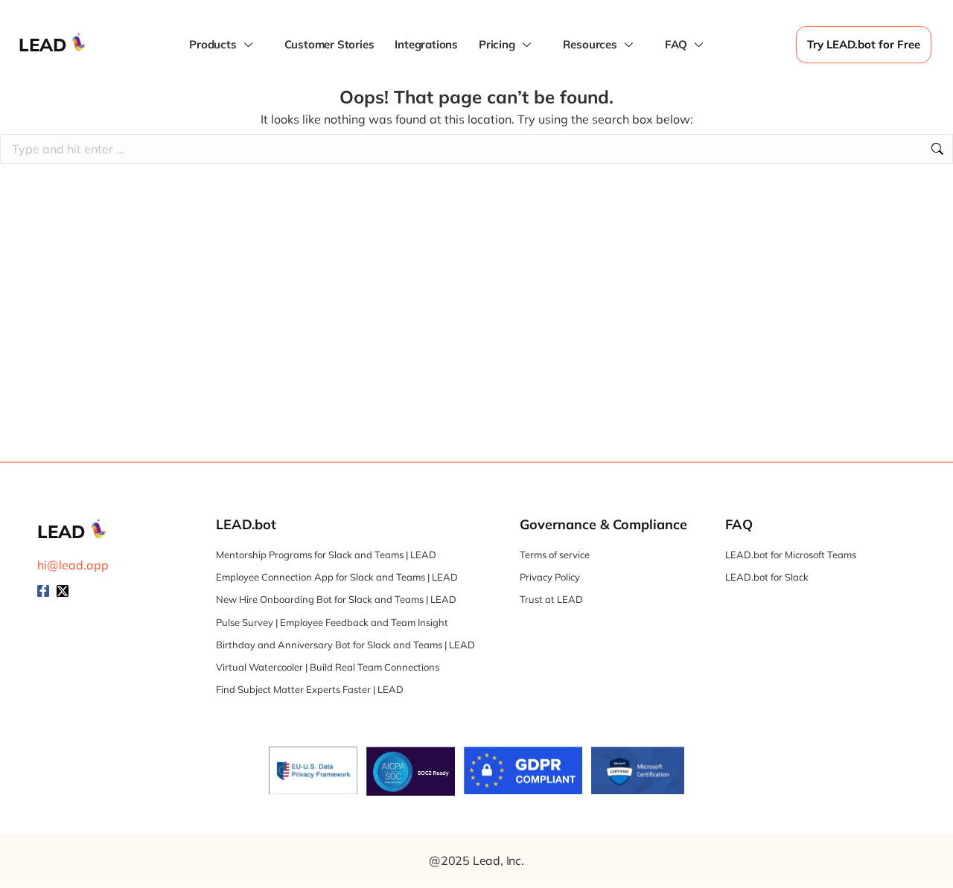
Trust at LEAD (551, 599)
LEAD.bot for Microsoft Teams (790, 554)
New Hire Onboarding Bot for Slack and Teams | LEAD (336, 599)
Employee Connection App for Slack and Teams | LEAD (337, 577)
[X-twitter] (62, 591)
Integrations (426, 44)
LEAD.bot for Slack (767, 577)
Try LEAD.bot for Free (863, 44)
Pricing (497, 44)
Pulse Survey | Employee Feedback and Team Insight (332, 622)
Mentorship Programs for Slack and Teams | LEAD (326, 554)
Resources (590, 44)
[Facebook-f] (43, 591)
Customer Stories (329, 44)
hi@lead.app (73, 565)
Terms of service (555, 554)
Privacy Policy (550, 577)
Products (212, 44)
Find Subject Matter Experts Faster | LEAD (310, 689)
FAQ (676, 44)
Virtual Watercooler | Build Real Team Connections (327, 667)
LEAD (43, 44)
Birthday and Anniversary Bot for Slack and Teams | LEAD (345, 645)
